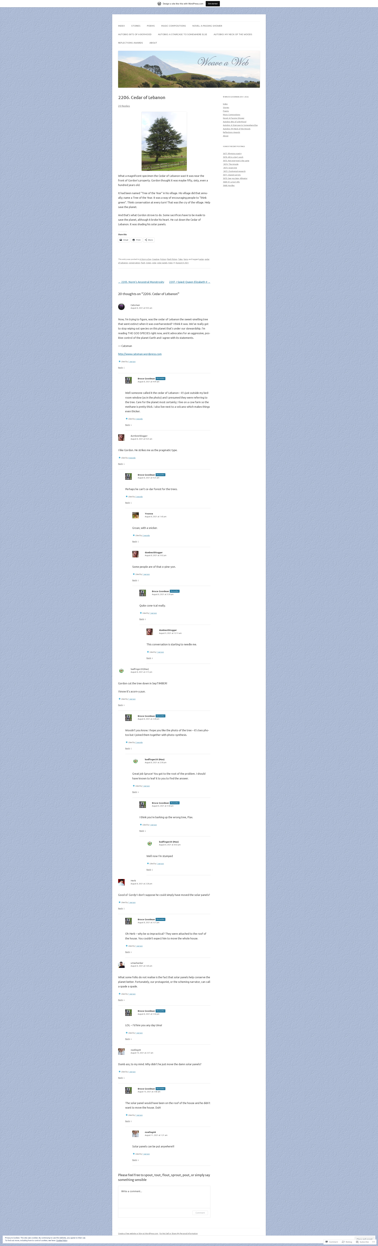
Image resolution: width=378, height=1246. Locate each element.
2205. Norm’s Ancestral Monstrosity (141, 281)
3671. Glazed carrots (232, 175)
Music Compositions (173, 25)
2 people (139, 419)
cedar (201, 259)
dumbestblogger (139, 436)
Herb (133, 880)
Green (148, 263)
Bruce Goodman (146, 378)
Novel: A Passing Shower (207, 25)
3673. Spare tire (230, 168)
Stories (135, 25)
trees (170, 263)
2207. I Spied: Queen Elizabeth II (189, 281)
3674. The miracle (230, 164)
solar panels (162, 263)
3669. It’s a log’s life (231, 182)
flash (143, 263)
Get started (212, 4)
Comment (200, 1212)
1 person (132, 362)
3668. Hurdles (229, 185)
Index (121, 25)
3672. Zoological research (234, 171)
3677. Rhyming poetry (232, 153)
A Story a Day (145, 259)
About (153, 42)
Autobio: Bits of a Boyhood (134, 34)
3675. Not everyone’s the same (236, 161)
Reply (120, 368)
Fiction (163, 259)
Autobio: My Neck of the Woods (233, 34)
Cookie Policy (61, 1240)
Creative (155, 259)
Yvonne (149, 513)
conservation (134, 263)
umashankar (137, 963)
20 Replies (124, 106)
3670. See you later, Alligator (235, 178)
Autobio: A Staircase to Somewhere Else (182, 34)
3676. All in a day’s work (233, 157)
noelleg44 (136, 1050)
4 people (132, 458)
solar (154, 263)
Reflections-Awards (130, 42)
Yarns (186, 259)
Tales (180, 259)
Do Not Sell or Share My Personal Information (178, 1233)
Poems (151, 25)
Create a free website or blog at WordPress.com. (138, 1233)
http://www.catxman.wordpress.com (140, 353)
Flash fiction (172, 259)
